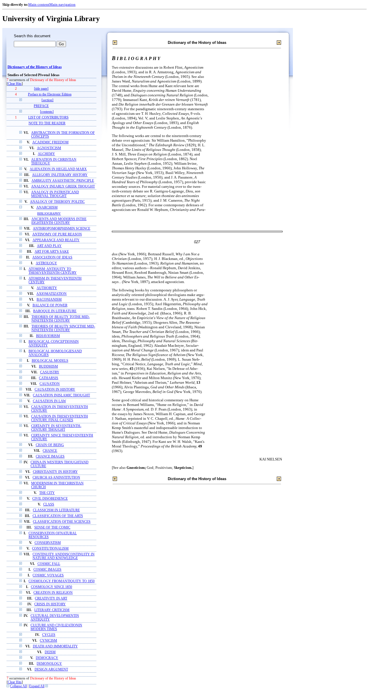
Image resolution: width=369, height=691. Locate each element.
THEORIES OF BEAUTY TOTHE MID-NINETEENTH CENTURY (60, 319)
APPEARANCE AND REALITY (56, 240)
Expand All (36, 686)
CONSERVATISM (48, 543)
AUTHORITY (47, 288)
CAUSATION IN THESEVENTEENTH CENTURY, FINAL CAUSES (59, 418)
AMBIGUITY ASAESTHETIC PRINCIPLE (62, 181)
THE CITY (47, 493)
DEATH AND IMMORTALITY (55, 646)
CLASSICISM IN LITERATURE (56, 510)
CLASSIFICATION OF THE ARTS (58, 516)
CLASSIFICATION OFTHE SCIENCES (62, 522)
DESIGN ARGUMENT (51, 669)
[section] (47, 100)
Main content (38, 4)
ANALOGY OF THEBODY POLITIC (57, 202)
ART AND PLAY (49, 246)
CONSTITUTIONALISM (50, 548)
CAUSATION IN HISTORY (55, 390)
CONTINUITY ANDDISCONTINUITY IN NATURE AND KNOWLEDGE (64, 556)
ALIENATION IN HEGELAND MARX (58, 169)
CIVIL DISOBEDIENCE (50, 499)
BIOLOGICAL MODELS (50, 361)
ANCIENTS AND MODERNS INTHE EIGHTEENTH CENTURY (58, 221)
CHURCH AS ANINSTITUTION (56, 478)
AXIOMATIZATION (51, 294)
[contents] (47, 112)
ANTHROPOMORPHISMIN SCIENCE (61, 229)
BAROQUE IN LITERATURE (54, 311)
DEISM (50, 652)
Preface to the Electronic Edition (49, 94)
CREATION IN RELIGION (53, 593)
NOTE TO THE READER (47, 123)
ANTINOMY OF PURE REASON (57, 234)
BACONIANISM (49, 300)
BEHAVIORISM (48, 336)
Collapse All (18, 686)
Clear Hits (15, 84)
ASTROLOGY (46, 263)
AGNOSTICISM (49, 148)
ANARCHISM (47, 207)
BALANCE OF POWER (50, 305)
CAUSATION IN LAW (49, 401)
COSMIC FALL (48, 564)
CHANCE (50, 451)
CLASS (48, 504)
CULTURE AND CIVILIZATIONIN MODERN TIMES (56, 627)
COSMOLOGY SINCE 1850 (51, 587)
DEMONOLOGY (49, 664)
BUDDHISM (48, 366)
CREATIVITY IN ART (51, 598)
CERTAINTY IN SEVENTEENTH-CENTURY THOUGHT (56, 428)
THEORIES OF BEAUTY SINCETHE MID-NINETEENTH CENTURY (63, 328)
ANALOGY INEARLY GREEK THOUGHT (63, 186)
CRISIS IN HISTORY (50, 604)
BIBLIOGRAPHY (49, 213)
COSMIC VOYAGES (48, 575)
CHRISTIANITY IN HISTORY (55, 472)
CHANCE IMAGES (50, 456)
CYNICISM (48, 641)
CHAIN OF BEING (50, 445)
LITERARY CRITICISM (51, 610)
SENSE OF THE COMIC (52, 527)
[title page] (41, 89)
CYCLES (48, 635)
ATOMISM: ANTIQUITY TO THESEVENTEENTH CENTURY (53, 271)
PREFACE (41, 106)
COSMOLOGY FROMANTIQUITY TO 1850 (62, 581)
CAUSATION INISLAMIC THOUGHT (61, 395)
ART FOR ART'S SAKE (52, 252)
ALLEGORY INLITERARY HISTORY (60, 175)
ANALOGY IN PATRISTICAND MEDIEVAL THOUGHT (55, 194)
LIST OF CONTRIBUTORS (48, 117)
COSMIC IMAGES (47, 570)
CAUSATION (49, 384)
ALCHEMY (46, 154)
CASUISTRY (49, 372)
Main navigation (62, 4)
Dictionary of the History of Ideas (34, 67)
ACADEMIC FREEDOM (50, 142)
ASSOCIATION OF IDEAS (52, 257)
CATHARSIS (48, 378)
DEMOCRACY (47, 658)
